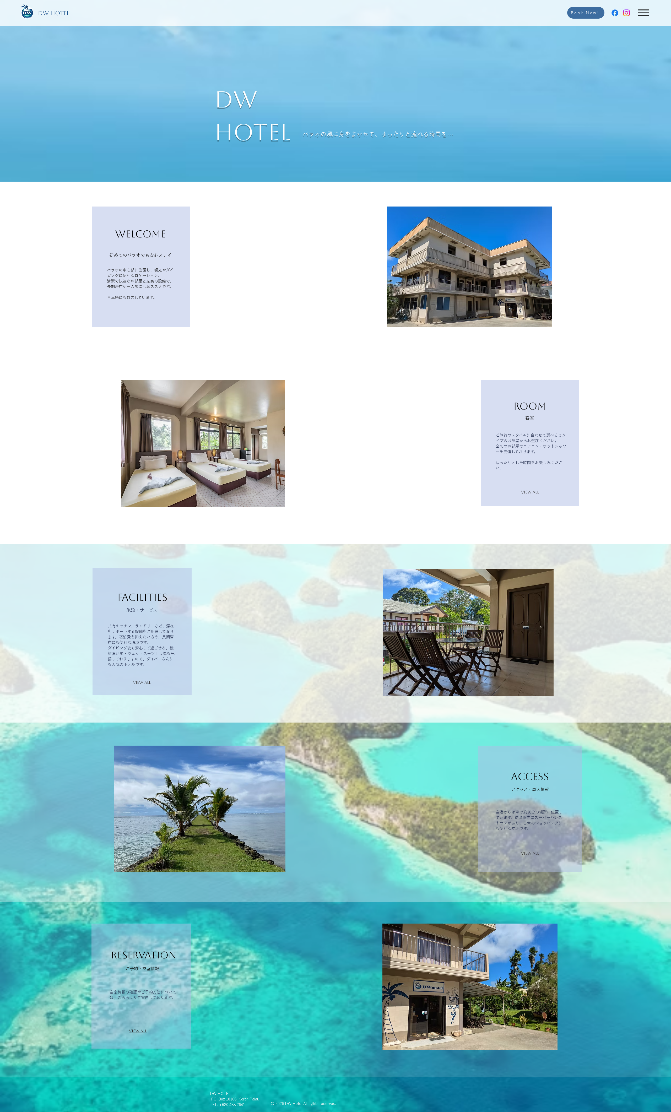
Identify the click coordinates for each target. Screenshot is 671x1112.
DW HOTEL (53, 13)
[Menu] (643, 13)
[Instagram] (626, 12)
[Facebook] (614, 12)
